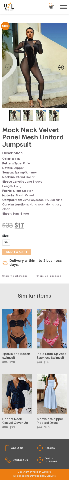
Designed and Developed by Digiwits (34, 476)
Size (5, 236)
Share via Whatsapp (15, 276)
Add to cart (17, 252)
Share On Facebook (48, 276)
